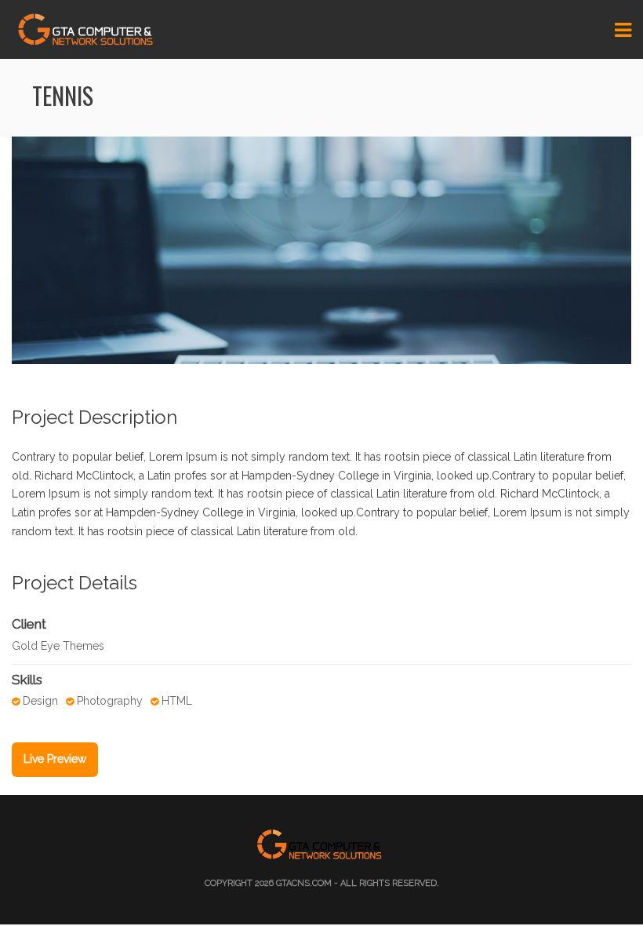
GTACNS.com (304, 883)
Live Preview (55, 759)
